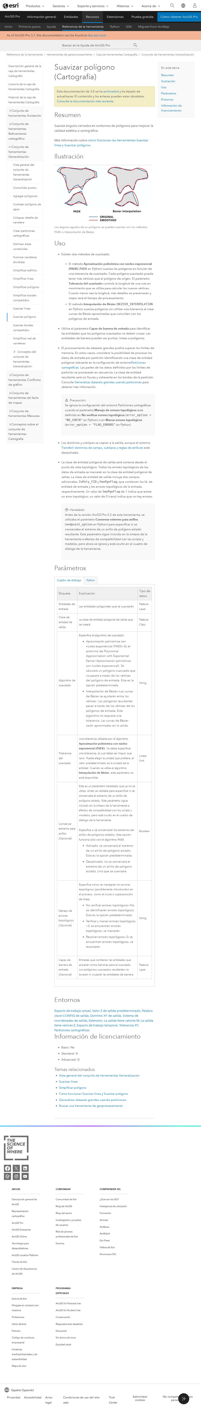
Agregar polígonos (25, 196)
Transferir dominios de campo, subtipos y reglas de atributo (102, 447)
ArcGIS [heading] (16, 1189)
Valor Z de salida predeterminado (116, 1011)
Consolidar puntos (25, 188)
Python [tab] (90, 580)
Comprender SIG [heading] (110, 1189)
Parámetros (168, 93)
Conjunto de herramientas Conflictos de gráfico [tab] (24, 380)
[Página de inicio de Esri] (11, 6)
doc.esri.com (97, 35)
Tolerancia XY (128, 1025)
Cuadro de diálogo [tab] (69, 580)
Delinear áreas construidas (22, 246)
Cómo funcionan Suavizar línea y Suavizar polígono (93, 1094)
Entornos (167, 99)
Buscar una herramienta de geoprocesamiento (91, 1106)
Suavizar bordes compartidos (23, 328)
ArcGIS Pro (12, 16)
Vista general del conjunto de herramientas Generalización (23, 172)
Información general (41, 17)
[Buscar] (172, 5)
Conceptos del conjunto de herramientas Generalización (24, 359)
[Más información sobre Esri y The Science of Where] (16, 1149)
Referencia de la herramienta (83, 27)
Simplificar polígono (26, 287)
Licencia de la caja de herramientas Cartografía (23, 87)
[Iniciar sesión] (194, 5)
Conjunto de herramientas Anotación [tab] (24, 113)
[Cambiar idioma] (183, 5)
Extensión (95, 1020)
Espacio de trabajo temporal (97, 1025)
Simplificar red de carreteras (24, 341)
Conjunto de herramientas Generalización (168, 54)
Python (115, 27)
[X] (16, 1168)
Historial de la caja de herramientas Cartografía (23, 100)
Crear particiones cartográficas (24, 233)
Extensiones (115, 17)
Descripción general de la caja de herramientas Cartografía (24, 71)
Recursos (92, 17)
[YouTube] (25, 1176)
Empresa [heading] (17, 1288)
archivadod (111, 91)
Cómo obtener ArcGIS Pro (179, 17)
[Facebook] (7, 1168)
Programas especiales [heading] (63, 1291)
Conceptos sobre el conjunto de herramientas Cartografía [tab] (23, 432)
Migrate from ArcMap (153, 27)
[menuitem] (26, 1202)
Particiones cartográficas (72, 1030)
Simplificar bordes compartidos (24, 298)
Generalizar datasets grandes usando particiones (108, 382)
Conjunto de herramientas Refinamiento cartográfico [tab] (18, 131)
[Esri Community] (7, 1176)
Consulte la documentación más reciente (85, 101)
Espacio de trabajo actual (72, 1011)
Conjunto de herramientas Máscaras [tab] (24, 413)
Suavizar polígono (24, 317)
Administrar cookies (140, 1398)
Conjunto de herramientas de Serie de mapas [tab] (23, 398)
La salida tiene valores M (121, 1020)
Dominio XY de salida (105, 1016)
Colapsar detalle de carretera (25, 220)
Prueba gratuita (142, 17)
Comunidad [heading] (63, 1189)
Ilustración (168, 81)
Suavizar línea (21, 308)
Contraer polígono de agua (27, 207)
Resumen (167, 75)
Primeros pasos (29, 27)
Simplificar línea (23, 278)
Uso (163, 87)
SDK (129, 27)
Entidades (71, 17)
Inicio (8, 27)
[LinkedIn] (25, 1168)
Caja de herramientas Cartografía (116, 54)
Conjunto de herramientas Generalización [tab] (18, 151)
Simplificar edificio (25, 270)
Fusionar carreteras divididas (25, 260)
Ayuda (51, 27)
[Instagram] (16, 1176)
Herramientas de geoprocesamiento (69, 54)
